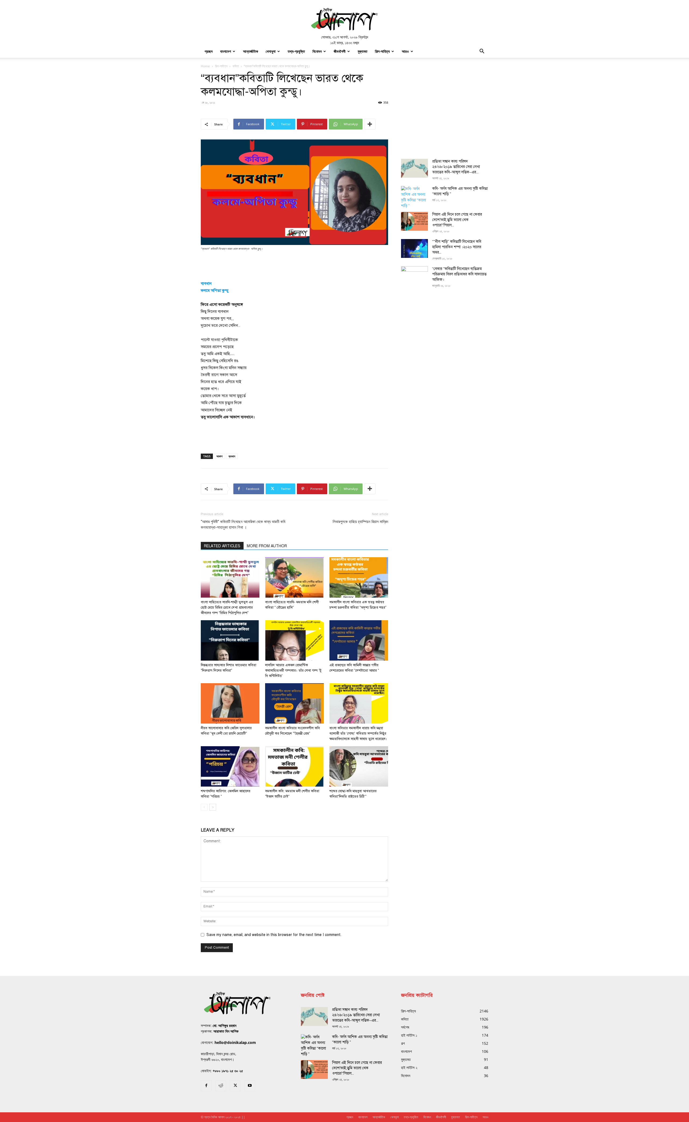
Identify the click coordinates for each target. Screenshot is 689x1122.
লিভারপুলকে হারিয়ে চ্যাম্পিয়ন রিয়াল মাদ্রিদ (360, 521)
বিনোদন (317, 51)
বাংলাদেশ (225, 51)
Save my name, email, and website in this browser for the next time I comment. (273, 934)
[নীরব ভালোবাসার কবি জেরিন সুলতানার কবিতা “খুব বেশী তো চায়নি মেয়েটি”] (230, 703)
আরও (405, 51)
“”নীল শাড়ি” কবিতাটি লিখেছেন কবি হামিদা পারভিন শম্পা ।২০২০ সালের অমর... (456, 247)
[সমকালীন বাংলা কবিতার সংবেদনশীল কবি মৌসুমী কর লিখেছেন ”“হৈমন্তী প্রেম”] (294, 703)
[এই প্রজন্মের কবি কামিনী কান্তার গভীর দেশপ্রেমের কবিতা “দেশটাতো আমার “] (358, 640)
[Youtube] (249, 1086)
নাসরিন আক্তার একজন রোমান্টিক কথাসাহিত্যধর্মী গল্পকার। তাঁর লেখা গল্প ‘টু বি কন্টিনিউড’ (293, 670)
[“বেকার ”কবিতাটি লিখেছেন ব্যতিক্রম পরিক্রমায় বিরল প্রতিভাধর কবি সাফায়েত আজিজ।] (414, 275)
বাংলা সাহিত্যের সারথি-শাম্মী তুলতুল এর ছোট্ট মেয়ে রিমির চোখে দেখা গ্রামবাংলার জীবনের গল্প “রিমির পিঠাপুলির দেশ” (227, 607)
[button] (481, 51)
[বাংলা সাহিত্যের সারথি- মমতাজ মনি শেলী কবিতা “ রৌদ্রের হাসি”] (294, 577)
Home (205, 66)
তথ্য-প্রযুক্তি (296, 51)
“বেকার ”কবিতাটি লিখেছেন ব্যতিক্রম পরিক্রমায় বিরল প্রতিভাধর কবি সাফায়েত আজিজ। (459, 274)
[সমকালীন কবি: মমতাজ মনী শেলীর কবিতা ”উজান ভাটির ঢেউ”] (294, 766)
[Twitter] (235, 1086)
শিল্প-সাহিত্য (382, 51)
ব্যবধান (232, 456)
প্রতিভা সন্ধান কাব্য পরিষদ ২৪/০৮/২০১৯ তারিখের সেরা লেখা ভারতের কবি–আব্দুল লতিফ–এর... (456, 166)
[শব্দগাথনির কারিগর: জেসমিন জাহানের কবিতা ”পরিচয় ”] (230, 766)
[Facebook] (206, 1086)
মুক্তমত (362, 51)
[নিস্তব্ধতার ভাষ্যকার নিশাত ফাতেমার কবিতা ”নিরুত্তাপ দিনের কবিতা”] (230, 640)
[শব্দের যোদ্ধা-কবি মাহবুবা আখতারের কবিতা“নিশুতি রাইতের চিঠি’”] (358, 766)
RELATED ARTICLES (222, 546)
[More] (369, 124)
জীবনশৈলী (340, 51)
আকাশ (219, 456)
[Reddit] (220, 1086)
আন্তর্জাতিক (250, 51)
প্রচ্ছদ (209, 51)
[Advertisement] (294, 266)
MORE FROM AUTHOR (267, 546)
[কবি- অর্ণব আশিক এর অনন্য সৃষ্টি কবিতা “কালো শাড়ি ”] (414, 197)
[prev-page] (204, 807)
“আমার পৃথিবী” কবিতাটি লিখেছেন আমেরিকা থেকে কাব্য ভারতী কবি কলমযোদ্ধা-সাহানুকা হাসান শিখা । (243, 524)
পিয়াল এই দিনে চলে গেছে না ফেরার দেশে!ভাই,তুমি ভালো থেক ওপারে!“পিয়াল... (457, 219)
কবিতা (236, 66)
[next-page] (212, 807)
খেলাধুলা (271, 51)
